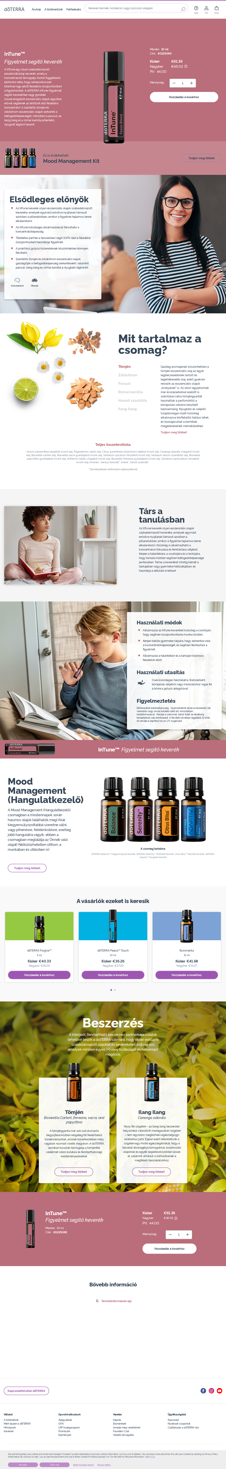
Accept (23, 1464)
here (152, 1457)
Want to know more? (83, 1465)
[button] (111, 990)
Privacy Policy (104, 1465)
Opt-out (54, 1464)
